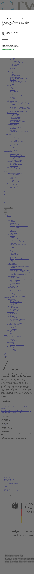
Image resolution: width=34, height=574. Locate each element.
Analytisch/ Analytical (19, 25)
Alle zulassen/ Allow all (7, 49)
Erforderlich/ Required (8, 25)
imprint (3, 40)
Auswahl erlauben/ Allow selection (10, 46)
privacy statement (5, 39)
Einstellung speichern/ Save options (10, 43)
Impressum (4, 35)
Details (4, 29)
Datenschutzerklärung (6, 33)
